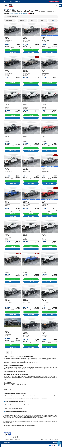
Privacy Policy (51, 439)
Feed (59, 445)
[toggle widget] (59, 443)
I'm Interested (12, 49)
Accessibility (56, 439)
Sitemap (46, 439)
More (12, 47)
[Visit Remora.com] (55, 442)
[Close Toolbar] (2, 445)
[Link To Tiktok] (55, 446)
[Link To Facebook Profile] (13, 436)
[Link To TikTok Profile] (18, 436)
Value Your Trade (12, 52)
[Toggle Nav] (60, 5)
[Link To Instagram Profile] (15, 436)
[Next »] (13, 352)
